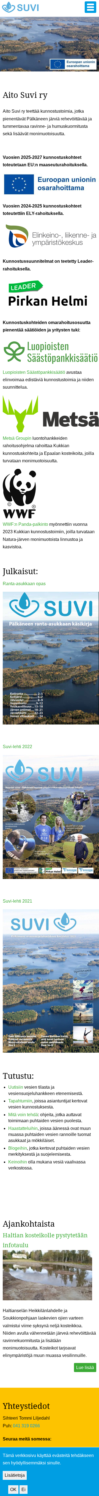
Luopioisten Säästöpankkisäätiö (34, 372)
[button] (90, 7)
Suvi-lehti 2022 (17, 746)
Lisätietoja (15, 1475)
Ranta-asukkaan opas (24, 583)
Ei (23, 1489)
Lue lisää (85, 1367)
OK (13, 1489)
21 (29, 901)
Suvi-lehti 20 (15, 901)
